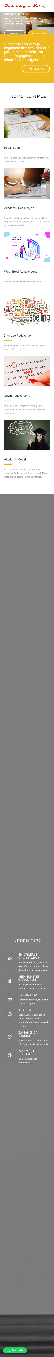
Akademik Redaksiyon (19, 208)
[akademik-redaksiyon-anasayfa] (27, 183)
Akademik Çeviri (15, 459)
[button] (15, 1350)
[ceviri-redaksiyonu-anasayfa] (27, 371)
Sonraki (51, 20)
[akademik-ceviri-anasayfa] (27, 435)
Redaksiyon (12, 147)
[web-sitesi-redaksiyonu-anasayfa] (27, 247)
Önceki (2, 20)
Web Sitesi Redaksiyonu (21, 271)
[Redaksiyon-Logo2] (22, 6)
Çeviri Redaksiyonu (17, 395)
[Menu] (48, 6)
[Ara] (42, 6)
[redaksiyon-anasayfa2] (27, 123)
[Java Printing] (27, 311)
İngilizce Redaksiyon (18, 335)
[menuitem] (42, 6)
